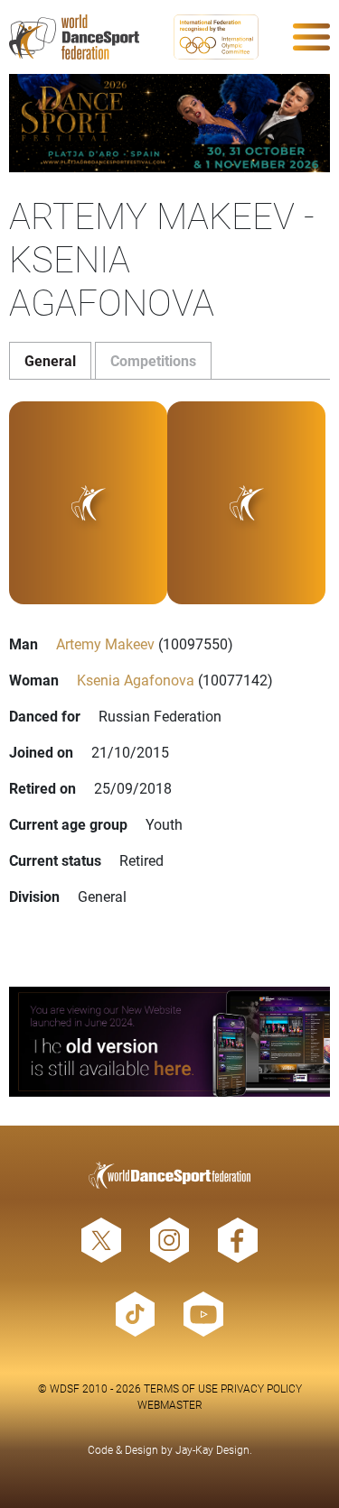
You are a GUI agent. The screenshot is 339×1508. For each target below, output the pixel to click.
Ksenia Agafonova (135, 679)
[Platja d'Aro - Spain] (169, 123)
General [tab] (50, 360)
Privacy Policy (261, 1388)
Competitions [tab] (153, 360)
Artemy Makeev (105, 643)
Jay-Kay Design (212, 1449)
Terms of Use (181, 1388)
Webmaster (169, 1404)
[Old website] (169, 1042)
